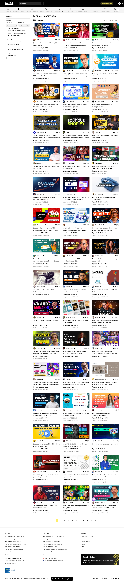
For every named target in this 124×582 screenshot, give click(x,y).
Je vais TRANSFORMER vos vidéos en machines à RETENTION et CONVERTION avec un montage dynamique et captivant (75, 447)
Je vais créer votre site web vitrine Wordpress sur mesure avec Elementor (74, 353)
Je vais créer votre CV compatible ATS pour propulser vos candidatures (76, 383)
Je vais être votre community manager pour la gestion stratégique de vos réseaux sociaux (46, 261)
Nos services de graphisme (12, 539)
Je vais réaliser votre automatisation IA (105, 444)
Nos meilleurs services (11, 551)
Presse (83, 544)
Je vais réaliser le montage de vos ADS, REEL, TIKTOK (76, 507)
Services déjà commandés (15, 49)
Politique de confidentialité (40, 578)
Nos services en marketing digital (14, 536)
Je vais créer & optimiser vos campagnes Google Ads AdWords (74, 229)
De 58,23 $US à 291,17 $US (16, 30)
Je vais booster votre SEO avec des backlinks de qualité (104, 476)
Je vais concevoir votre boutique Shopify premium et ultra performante (46, 136)
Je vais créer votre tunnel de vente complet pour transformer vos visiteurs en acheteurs (45, 415)
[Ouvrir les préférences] (115, 3)
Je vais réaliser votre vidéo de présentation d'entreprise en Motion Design (104, 353)
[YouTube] (113, 578)
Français (12, 55)
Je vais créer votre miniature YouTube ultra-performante (76, 167)
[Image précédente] (64, 30)
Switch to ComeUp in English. (61, 579)
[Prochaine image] (88, 30)
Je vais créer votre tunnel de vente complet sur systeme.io (104, 44)
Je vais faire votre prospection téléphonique (43, 291)
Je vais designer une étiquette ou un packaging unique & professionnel (46, 476)
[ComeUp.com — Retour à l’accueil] (9, 3)
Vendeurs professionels (14, 41)
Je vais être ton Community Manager (46, 320)
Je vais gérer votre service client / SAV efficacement (105, 75)
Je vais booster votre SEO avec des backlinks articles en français (75, 291)
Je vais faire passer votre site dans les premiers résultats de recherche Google (46, 353)
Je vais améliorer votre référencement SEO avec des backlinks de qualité (76, 44)
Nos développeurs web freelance (52, 544)
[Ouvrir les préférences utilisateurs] (122, 3)
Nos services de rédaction (12, 546)
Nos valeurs (84, 539)
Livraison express (13, 47)
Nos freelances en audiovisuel (51, 541)
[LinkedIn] (111, 578)
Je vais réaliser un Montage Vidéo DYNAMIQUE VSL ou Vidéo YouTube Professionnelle (45, 230)
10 (91, 520)
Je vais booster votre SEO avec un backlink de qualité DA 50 (74, 260)
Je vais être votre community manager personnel (102, 106)
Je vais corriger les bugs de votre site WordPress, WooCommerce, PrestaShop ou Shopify (104, 230)
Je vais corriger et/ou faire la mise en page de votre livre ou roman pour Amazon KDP (75, 477)
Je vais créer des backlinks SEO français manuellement (44, 198)
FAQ (82, 549)
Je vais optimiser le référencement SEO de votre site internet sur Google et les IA (75, 76)
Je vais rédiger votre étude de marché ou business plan (76, 414)
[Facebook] (116, 578)
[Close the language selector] (72, 579)
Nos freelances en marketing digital (53, 536)
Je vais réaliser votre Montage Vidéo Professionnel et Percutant (45, 106)
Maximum (21, 22)
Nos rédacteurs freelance (50, 546)
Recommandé (113, 20)
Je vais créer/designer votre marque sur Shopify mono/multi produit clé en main (76, 138)
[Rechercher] (42, 3)
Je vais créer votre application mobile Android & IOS (105, 136)
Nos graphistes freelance (50, 539)
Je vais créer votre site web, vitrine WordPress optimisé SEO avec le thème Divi (104, 508)
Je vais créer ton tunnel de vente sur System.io (104, 291)
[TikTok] (118, 578)
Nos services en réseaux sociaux (14, 549)
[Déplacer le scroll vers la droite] (118, 10)
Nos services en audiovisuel (13, 541)
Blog (82, 546)
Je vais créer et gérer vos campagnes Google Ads (46, 167)
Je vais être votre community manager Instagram (102, 414)
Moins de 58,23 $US (14, 28)
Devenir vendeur (85, 541)
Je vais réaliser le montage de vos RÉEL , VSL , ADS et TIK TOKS (103, 167)
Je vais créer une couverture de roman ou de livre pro (76, 321)
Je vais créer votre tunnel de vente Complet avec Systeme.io (75, 106)
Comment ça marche (87, 536)
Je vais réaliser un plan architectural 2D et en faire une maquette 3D (104, 383)
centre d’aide (86, 562)
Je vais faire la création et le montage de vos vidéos (105, 260)
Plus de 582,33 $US (14, 35)
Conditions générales (26, 578)
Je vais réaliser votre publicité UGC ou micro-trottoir (46, 44)
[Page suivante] (95, 520)
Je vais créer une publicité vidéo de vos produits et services (46, 445)
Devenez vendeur (107, 3)
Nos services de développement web (15, 544)
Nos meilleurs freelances (50, 551)
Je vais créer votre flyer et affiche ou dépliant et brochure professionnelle (46, 383)
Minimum (9, 22)
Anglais (11, 58)
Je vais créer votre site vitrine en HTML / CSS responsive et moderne (76, 198)
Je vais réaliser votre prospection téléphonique (103, 198)
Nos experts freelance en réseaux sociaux (55, 549)
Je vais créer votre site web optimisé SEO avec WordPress (45, 75)
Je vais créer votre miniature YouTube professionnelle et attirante (105, 321)
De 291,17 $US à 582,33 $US (17, 33)
